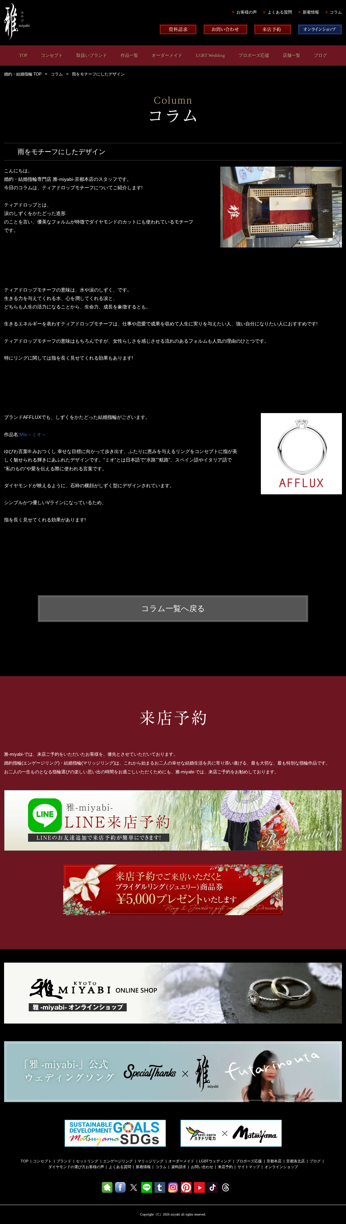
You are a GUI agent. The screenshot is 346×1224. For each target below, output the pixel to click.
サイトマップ (249, 1167)
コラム (336, 12)
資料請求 (178, 1167)
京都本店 (274, 1161)
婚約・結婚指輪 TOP (23, 74)
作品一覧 (129, 55)
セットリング (87, 1161)
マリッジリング (151, 1161)
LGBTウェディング (215, 1161)
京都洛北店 (295, 1161)
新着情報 (311, 12)
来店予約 (225, 1167)
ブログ (320, 55)
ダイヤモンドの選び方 (66, 1167)
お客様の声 (247, 12)
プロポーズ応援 (254, 55)
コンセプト (52, 55)
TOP (23, 55)
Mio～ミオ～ (33, 434)
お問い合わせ (202, 1167)
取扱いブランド (91, 55)
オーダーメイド (167, 55)
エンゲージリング (118, 1161)
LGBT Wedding (210, 55)
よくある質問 (280, 12)
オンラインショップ (281, 1167)
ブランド (63, 1161)
